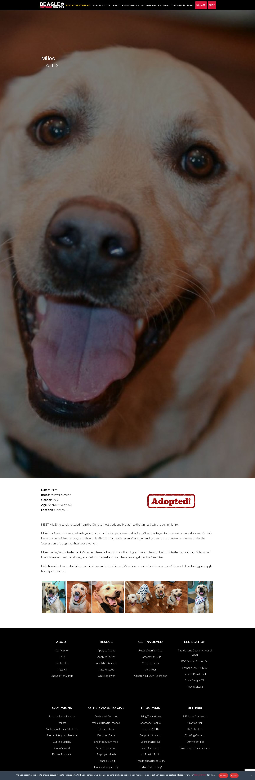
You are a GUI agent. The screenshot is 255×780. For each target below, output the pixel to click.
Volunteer (150, 669)
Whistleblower (101, 5)
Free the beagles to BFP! (150, 760)
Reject (234, 775)
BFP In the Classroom (195, 716)
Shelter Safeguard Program (62, 735)
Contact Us (61, 663)
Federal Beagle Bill (195, 674)
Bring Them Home (150, 716)
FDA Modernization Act (195, 661)
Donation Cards (106, 735)
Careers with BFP (150, 656)
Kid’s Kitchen (194, 729)
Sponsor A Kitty (151, 729)
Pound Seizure (195, 686)
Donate (201, 5)
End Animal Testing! (150, 767)
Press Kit (62, 669)
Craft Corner (194, 722)
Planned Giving (106, 760)
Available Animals (106, 663)
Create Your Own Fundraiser (150, 675)
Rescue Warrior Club (150, 650)
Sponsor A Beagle (150, 722)
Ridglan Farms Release (62, 716)
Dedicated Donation (106, 716)
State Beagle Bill (195, 680)
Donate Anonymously (106, 767)
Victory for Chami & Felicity (62, 729)
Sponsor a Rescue (151, 741)
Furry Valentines (194, 741)
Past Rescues (106, 669)
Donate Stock (106, 729)
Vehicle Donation (106, 748)
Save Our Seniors (150, 748)
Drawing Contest (195, 735)
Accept (223, 775)
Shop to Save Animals (106, 741)
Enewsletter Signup (62, 675)
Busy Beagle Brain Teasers (195, 748)
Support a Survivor (150, 735)
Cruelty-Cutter (150, 663)
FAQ (62, 656)
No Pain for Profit (151, 754)
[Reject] (251, 775)
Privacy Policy (200, 775)
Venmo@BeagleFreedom (106, 722)
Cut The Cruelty (62, 741)
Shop (212, 5)
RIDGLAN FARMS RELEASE (78, 5)
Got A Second (62, 748)
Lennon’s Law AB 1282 (194, 667)
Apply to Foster (106, 656)
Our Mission (62, 650)
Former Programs (62, 754)
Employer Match (106, 754)
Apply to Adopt (106, 650)
